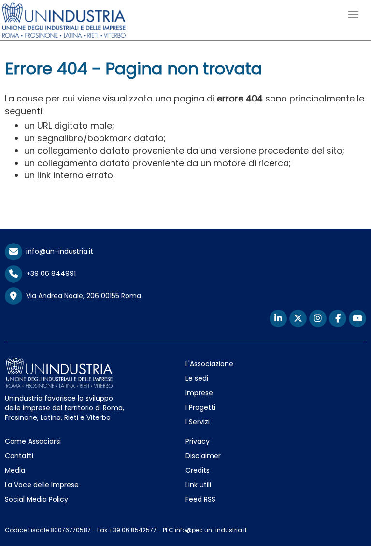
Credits (198, 470)
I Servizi (198, 422)
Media (15, 470)
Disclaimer (203, 455)
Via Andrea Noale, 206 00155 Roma (81, 296)
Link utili (198, 484)
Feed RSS (200, 499)
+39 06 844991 (49, 273)
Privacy (198, 441)
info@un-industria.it (57, 251)
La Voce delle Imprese (42, 484)
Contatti (19, 455)
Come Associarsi (33, 441)
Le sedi (197, 378)
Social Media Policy (36, 499)
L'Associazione (209, 364)
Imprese (199, 393)
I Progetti (200, 407)
